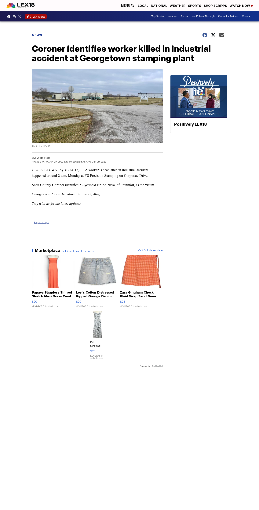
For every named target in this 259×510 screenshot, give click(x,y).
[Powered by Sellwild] (157, 366)
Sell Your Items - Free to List (78, 251)
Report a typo (41, 222)
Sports (194, 6)
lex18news (20, 16)
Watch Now (240, 6)
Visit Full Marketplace (150, 250)
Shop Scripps (215, 6)
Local (143, 6)
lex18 (9, 16)
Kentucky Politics (228, 16)
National (159, 6)
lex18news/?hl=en (15, 16)
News (37, 35)
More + (246, 16)
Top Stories (157, 16)
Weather (177, 6)
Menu (126, 5)
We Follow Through (203, 16)
